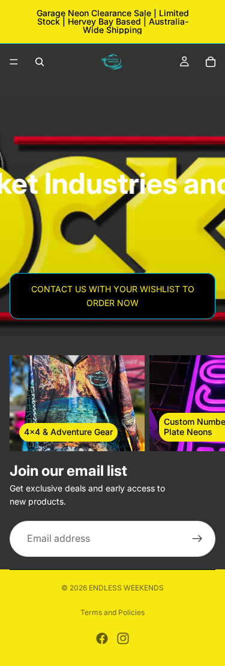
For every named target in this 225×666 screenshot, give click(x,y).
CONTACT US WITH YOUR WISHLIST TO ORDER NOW (112, 295)
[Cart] (210, 62)
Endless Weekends (126, 587)
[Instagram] (123, 638)
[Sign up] (197, 538)
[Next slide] (202, 403)
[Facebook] (102, 638)
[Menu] (14, 62)
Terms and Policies (112, 612)
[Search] (39, 62)
